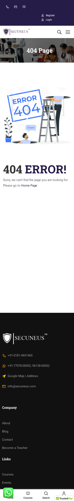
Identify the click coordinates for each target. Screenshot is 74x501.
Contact (7, 439)
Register (50, 15)
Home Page (29, 185)
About (6, 423)
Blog (5, 431)
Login (49, 19)
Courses (8, 474)
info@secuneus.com (22, 386)
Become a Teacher (15, 448)
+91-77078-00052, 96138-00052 (29, 366)
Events (6, 483)
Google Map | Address (23, 376)
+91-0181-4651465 (20, 355)
